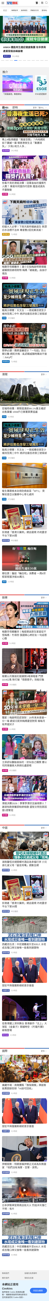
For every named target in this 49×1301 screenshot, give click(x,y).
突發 (4, 582)
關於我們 (5, 1278)
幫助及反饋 (28, 1278)
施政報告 (24, 10)
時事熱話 (6, 361)
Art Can (5, 1035)
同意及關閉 (38, 1290)
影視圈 (6, 56)
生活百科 (6, 150)
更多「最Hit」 (39, 108)
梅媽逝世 (14, 10)
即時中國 (6, 540)
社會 (4, 318)
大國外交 (6, 990)
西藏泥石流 (34, 10)
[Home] (12, 2)
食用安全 (6, 234)
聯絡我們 (5, 1273)
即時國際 (6, 1093)
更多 (43, 374)
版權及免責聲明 (30, 1273)
